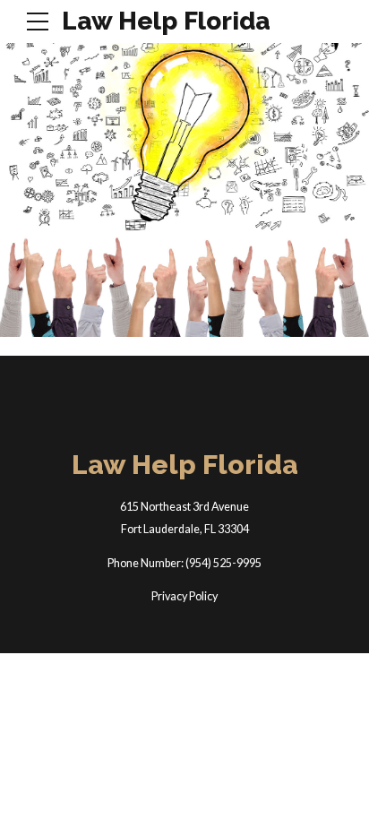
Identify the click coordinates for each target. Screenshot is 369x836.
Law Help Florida (166, 21)
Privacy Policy (184, 596)
